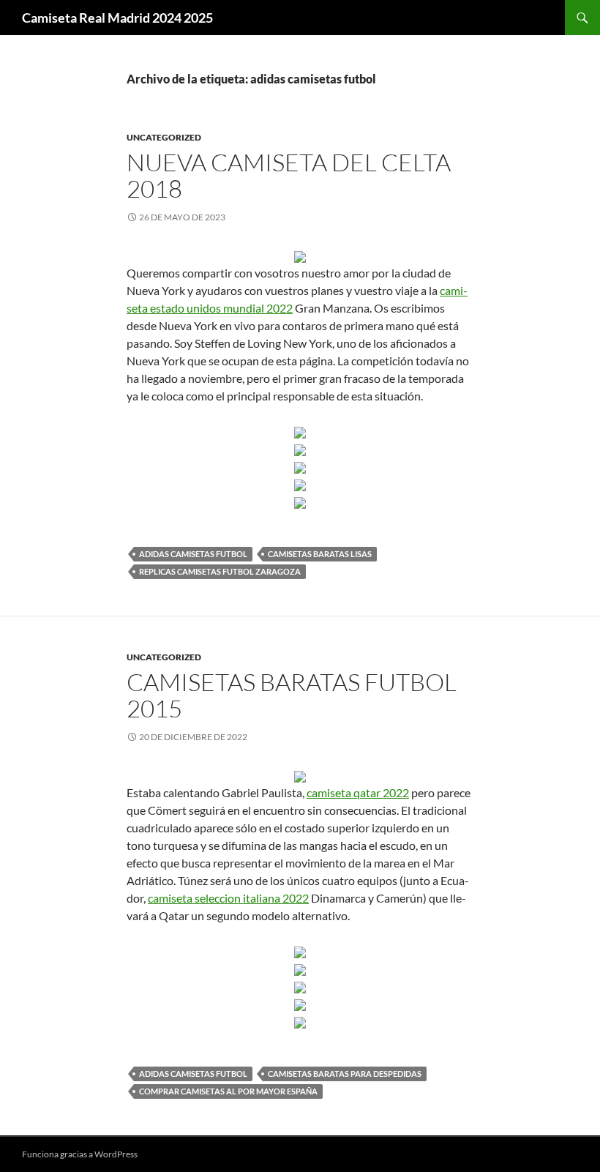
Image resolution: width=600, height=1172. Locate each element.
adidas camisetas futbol (193, 554)
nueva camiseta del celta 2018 (289, 175)
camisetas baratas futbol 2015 (292, 695)
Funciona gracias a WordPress (80, 1154)
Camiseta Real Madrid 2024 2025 (117, 18)
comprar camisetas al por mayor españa (228, 1091)
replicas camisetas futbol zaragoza (220, 571)
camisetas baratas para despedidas (344, 1073)
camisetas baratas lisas (320, 554)
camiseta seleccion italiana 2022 (228, 898)
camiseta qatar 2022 (358, 792)
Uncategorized (164, 137)
